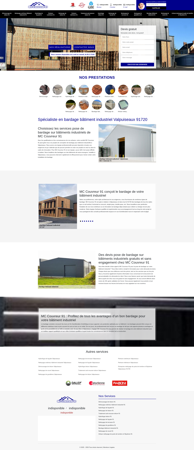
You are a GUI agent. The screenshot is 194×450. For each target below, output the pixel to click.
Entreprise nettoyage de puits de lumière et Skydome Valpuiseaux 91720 (135, 368)
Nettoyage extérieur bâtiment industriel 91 (23, 14)
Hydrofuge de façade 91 (39, 14)
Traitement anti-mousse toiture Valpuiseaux (92, 370)
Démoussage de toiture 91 (7, 14)
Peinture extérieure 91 (51, 14)
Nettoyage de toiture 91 (62, 14)
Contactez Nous (84, 47)
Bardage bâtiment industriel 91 (152, 14)
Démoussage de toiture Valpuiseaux (49, 366)
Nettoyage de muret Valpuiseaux (48, 370)
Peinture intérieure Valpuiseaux (128, 362)
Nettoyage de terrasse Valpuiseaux (89, 358)
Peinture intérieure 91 (74, 14)
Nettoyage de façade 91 (112, 14)
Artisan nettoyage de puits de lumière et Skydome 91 (182, 14)
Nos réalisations (59, 47)
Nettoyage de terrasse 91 (125, 14)
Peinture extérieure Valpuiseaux (128, 358)
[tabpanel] (116, 202)
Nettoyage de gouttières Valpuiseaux (50, 374)
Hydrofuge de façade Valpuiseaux (49, 358)
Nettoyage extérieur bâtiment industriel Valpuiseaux (54, 362)
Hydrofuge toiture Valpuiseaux (88, 366)
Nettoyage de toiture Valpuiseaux (88, 374)
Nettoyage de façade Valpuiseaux (89, 362)
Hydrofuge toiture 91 (101, 14)
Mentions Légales (109, 447)
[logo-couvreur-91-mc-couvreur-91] (38, 5)
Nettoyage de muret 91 (165, 14)
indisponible (104, 4)
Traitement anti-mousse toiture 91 (87, 14)
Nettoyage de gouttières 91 (138, 14)
